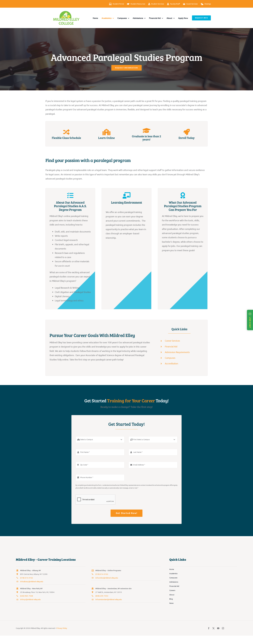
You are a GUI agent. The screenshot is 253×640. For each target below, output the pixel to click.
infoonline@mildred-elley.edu (106, 578)
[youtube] (218, 628)
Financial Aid (171, 346)
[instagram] (223, 628)
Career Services (172, 340)
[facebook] (209, 628)
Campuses (170, 357)
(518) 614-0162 (26, 578)
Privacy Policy (62, 628)
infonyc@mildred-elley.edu (30, 599)
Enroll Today (187, 137)
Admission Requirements (177, 352)
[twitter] (213, 628)
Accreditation (171, 363)
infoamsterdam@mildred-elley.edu (108, 599)
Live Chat (250, 322)
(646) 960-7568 (26, 596)
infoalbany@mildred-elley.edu (31, 581)
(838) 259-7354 (101, 596)
